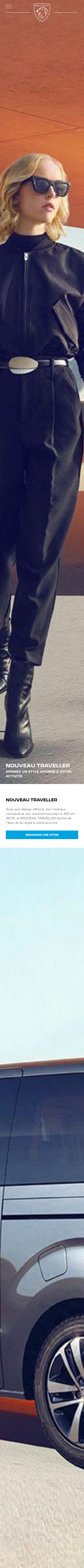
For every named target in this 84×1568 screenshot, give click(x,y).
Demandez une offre (42, 834)
